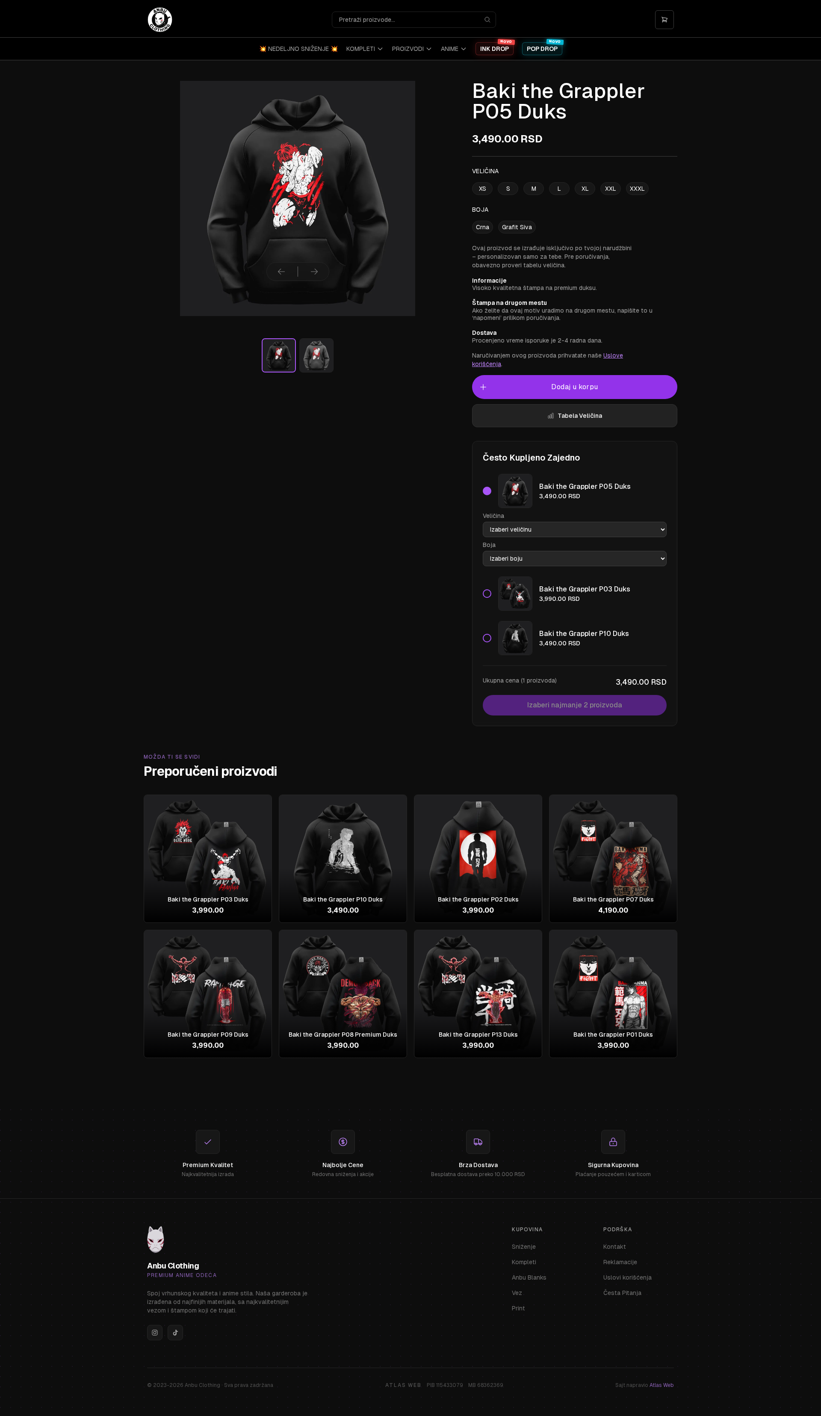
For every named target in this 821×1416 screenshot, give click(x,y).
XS (482, 188)
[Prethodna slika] (281, 272)
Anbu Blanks (529, 1277)
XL (585, 188)
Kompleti (524, 1262)
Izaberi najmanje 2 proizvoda (574, 705)
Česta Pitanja (622, 1292)
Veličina (493, 515)
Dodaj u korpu (574, 387)
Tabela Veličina (580, 415)
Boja (489, 544)
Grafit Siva (517, 227)
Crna (482, 227)
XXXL (637, 188)
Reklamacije (620, 1262)
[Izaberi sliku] (279, 355)
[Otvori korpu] (664, 19)
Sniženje (524, 1246)
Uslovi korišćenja (627, 1277)
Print (518, 1308)
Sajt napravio (644, 1385)
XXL (610, 188)
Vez (517, 1292)
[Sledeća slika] (314, 272)
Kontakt (614, 1246)
